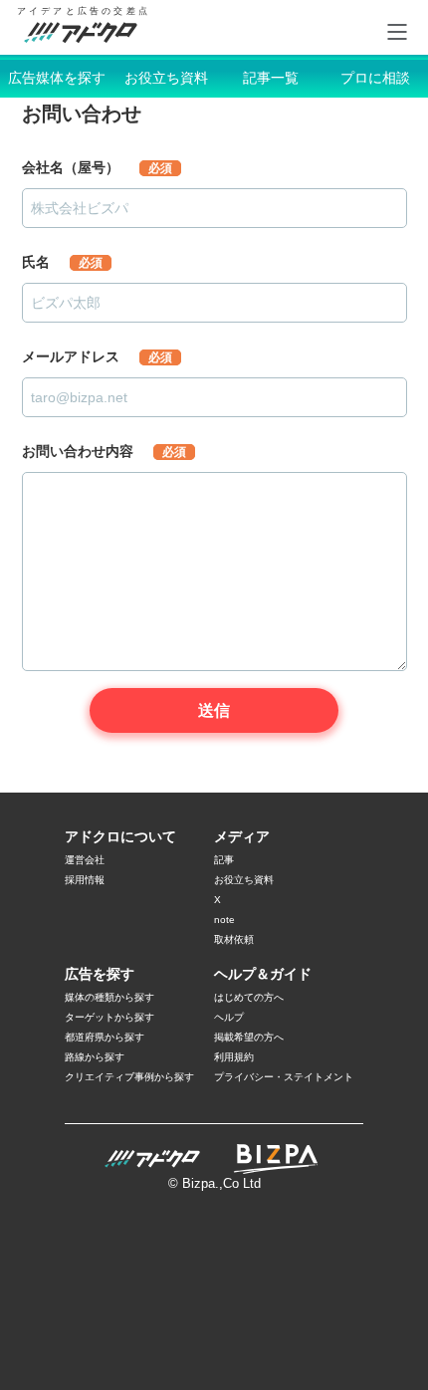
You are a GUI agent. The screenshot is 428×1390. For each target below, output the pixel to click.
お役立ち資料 (166, 78)
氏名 (62, 262)
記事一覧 (271, 78)
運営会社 (85, 859)
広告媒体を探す (57, 78)
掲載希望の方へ (249, 1037)
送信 (214, 710)
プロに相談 (375, 78)
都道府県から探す (104, 1037)
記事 (224, 859)
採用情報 (85, 879)
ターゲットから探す (109, 1017)
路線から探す (94, 1056)
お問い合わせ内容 (104, 451)
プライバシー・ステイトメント (283, 1076)
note (224, 919)
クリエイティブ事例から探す (129, 1076)
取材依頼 (234, 939)
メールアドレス (97, 356)
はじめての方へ (249, 997)
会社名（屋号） (97, 167)
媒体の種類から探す (109, 997)
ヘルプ (229, 1017)
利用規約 (234, 1056)
